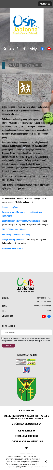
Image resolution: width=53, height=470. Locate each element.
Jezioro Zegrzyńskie (10, 207)
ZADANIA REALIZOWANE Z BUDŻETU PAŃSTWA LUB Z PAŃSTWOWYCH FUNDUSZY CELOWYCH (26, 417)
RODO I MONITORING (26, 430)
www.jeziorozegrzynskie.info (13, 239)
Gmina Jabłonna (26, 410)
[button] (45, 3)
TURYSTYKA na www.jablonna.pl (14, 229)
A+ (18, 48)
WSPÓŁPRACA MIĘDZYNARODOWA (26, 423)
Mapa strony (26, 453)
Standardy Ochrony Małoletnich (26, 441)
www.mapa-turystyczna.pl (12, 248)
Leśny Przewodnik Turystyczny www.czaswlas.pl (21, 220)
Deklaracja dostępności (26, 435)
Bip (26, 448)
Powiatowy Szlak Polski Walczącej (16, 234)
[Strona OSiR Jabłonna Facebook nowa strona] (42, 49)
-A (10, 49)
